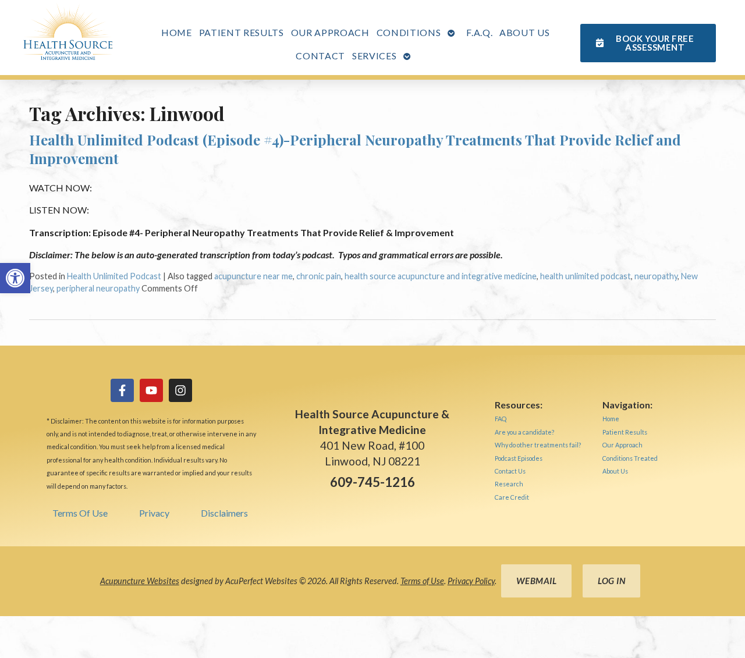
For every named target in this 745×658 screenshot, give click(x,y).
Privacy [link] (154, 512)
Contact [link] (320, 55)
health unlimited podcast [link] (585, 276)
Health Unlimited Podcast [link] (114, 276)
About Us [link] (524, 32)
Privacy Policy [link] (471, 581)
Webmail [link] (536, 580)
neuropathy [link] (655, 276)
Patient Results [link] (241, 32)
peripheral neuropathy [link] (98, 288)
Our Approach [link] (330, 32)
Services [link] (374, 55)
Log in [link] (611, 580)
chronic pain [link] (318, 276)
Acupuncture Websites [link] (139, 581)
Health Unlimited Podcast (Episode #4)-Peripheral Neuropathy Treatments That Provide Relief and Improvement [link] (355, 148)
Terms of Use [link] (422, 581)
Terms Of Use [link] (80, 512)
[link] (15, 278)
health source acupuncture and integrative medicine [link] (441, 276)
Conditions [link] (409, 32)
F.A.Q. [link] (479, 32)
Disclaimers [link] (224, 512)
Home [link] (176, 32)
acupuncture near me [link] (253, 276)
